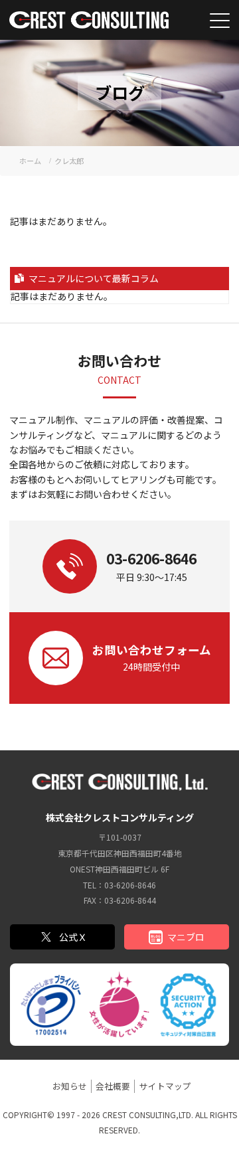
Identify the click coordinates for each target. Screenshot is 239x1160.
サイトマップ (165, 1086)
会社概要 (113, 1086)
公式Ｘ (73, 937)
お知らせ (69, 1086)
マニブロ (185, 937)
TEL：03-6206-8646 (119, 884)
